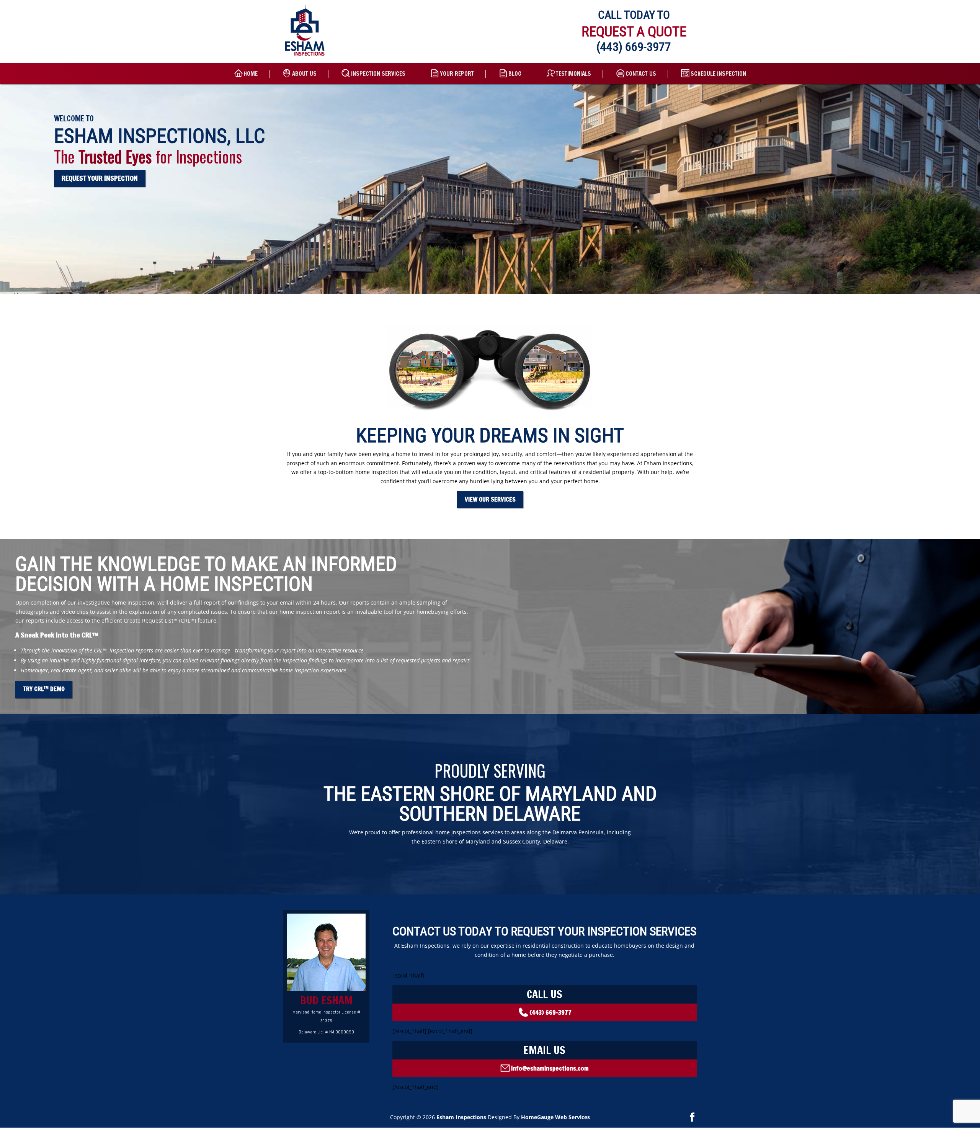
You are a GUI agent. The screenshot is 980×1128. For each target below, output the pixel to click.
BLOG (514, 74)
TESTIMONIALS (573, 74)
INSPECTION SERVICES (378, 74)
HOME (251, 74)
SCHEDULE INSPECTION (718, 74)
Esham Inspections (461, 1117)
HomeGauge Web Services (555, 1117)
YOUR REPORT (457, 74)
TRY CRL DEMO (44, 689)
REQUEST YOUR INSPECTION (100, 178)
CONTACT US (641, 74)
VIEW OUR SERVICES (490, 499)
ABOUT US (304, 74)
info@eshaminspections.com (550, 1068)
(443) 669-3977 (633, 46)
